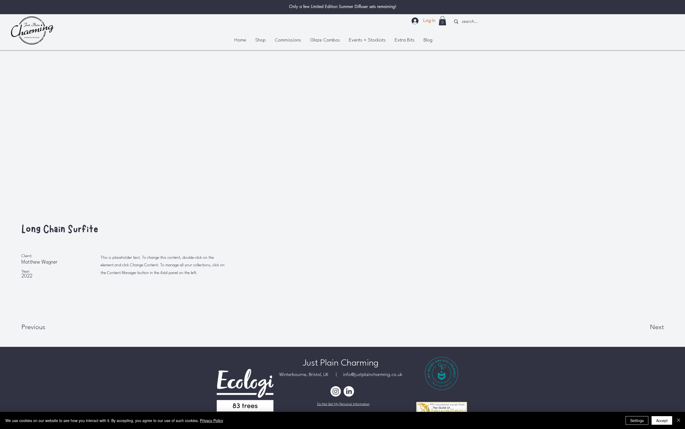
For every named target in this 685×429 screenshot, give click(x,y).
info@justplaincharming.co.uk (372, 375)
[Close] (678, 420)
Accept (662, 420)
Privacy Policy (211, 420)
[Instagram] (335, 391)
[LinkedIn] (349, 391)
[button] (442, 20)
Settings (637, 420)
